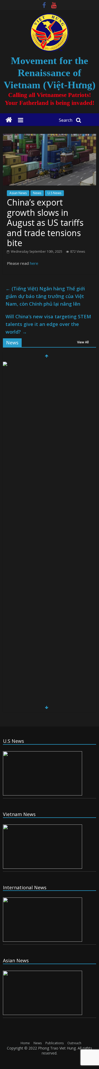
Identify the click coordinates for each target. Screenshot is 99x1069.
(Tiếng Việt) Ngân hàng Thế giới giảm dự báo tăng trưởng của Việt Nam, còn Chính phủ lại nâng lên (45, 296)
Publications (54, 1043)
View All (83, 342)
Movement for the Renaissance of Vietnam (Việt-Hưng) (50, 72)
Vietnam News (19, 814)
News (37, 193)
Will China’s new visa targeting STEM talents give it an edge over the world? (48, 324)
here (34, 263)
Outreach (74, 1043)
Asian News (18, 193)
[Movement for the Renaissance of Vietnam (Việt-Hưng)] (9, 120)
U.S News (54, 193)
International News (24, 887)
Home (25, 1043)
